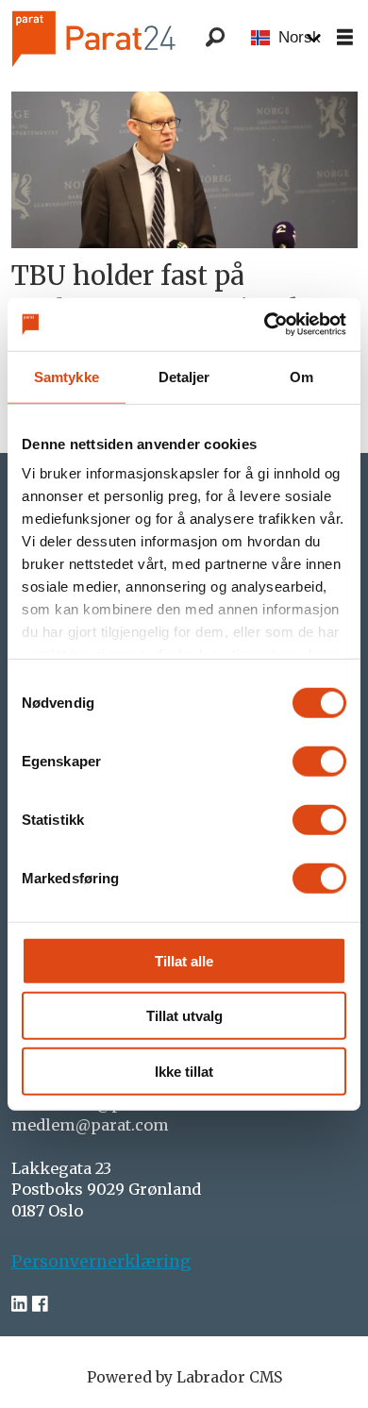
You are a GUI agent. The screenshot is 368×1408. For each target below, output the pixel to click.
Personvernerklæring (101, 1261)
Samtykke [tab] (66, 376)
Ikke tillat (184, 1071)
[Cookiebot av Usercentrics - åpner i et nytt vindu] (264, 324)
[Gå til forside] (121, 38)
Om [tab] (301, 376)
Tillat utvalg (184, 1016)
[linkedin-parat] (19, 1304)
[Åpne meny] (345, 38)
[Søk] (215, 37)
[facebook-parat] (40, 1304)
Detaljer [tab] (184, 376)
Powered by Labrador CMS (184, 1377)
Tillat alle (184, 960)
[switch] (319, 761)
